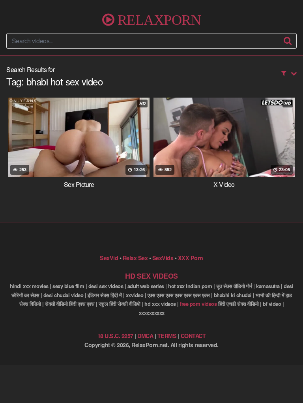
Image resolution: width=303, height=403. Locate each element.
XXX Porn (190, 258)
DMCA (145, 336)
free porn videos (198, 303)
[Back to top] (289, 385)
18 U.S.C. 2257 (115, 336)
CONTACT (193, 336)
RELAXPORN (157, 20)
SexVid (109, 258)
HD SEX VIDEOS (151, 276)
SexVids (163, 258)
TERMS (167, 336)
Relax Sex (135, 258)
